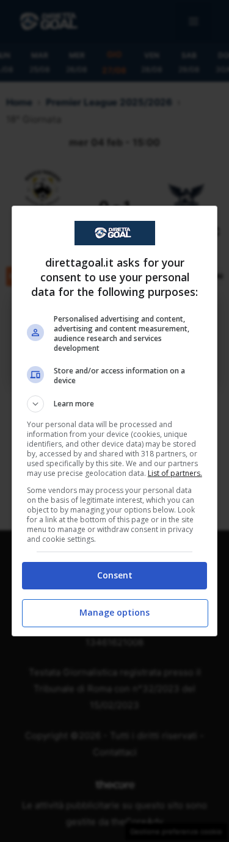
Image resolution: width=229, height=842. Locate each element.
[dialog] (115, 421)
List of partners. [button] (175, 473)
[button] (115, 403)
